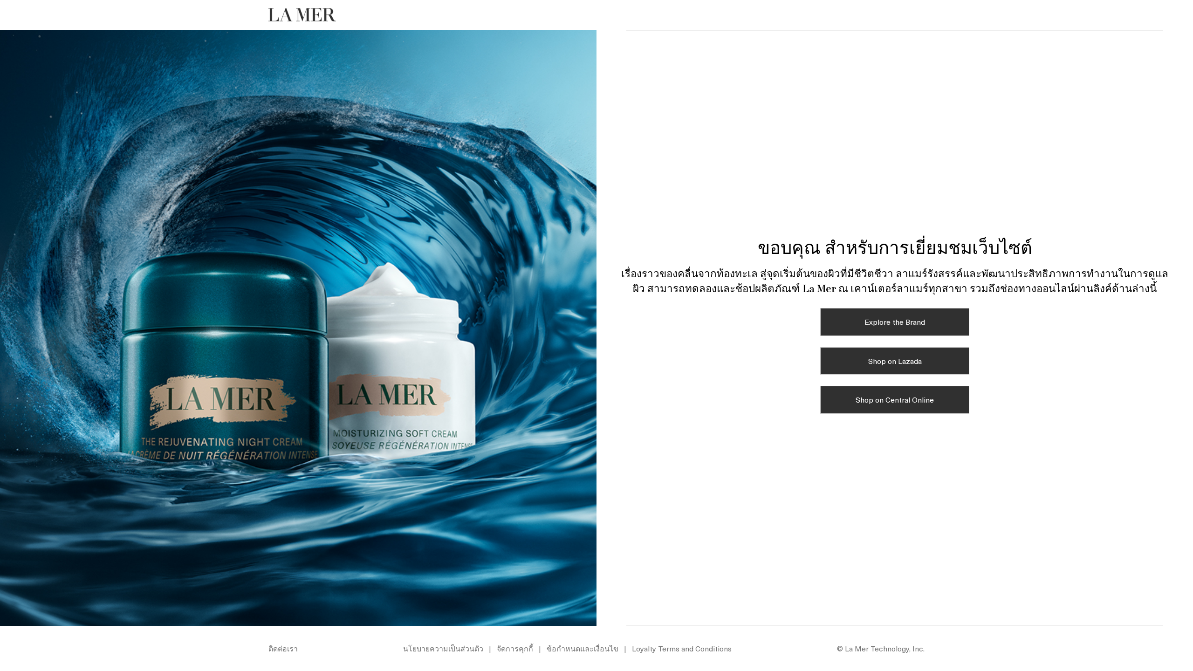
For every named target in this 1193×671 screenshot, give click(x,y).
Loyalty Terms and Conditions (682, 648)
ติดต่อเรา (283, 648)
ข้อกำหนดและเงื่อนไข (582, 648)
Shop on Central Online (895, 399)
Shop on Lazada (895, 360)
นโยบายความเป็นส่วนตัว (443, 648)
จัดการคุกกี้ (515, 648)
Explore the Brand (894, 321)
